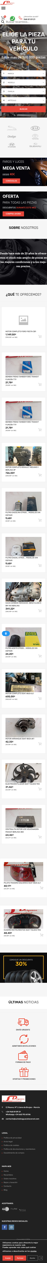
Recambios (8, 1175)
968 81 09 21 (29, 19)
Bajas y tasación (10, 1182)
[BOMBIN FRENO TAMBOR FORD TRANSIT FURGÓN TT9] (23, 365)
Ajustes (32, 1258)
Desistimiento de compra (14, 1153)
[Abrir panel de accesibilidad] (6, 633)
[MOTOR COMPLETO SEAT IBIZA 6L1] (23, 682)
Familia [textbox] (11, 91)
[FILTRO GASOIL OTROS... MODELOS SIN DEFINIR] (23, 546)
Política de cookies (11, 1145)
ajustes (33, 1251)
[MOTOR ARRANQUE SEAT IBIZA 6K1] (23, 727)
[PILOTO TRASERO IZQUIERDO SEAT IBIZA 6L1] (23, 872)
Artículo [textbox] (12, 100)
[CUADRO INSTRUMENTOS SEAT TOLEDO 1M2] (23, 919)
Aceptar (8, 1258)
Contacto (7, 1186)
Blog (5, 1190)
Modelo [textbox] (11, 82)
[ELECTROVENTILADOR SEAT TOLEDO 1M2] (23, 772)
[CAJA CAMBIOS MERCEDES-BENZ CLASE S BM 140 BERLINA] (23, 591)
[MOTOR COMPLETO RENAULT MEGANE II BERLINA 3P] (23, 456)
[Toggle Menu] (3, 9)
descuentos (19, 207)
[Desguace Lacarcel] (13, 3)
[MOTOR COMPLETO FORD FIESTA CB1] (23, 320)
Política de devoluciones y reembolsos (19, 1149)
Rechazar (20, 1258)
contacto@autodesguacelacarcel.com (22, 1119)
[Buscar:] (20, 22)
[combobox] (23, 73)
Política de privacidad (12, 1138)
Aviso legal (8, 1141)
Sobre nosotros (10, 1179)
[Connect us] (4, 1227)
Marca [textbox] (11, 74)
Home (6, 1171)
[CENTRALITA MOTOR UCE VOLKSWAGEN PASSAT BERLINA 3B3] (23, 818)
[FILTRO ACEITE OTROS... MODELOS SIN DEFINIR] (23, 637)
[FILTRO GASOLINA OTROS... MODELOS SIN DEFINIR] (23, 501)
